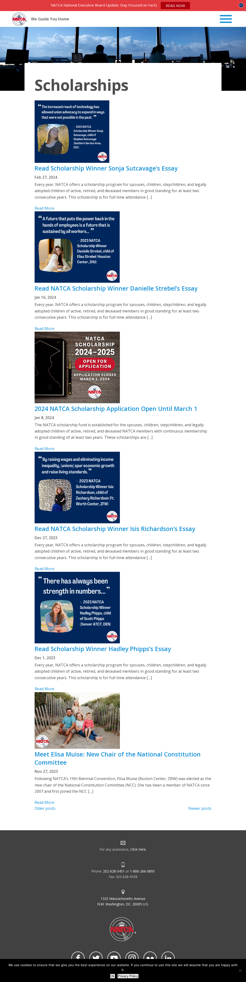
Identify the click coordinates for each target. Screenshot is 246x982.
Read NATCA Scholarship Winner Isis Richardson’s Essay (115, 529)
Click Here (138, 849)
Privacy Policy (128, 976)
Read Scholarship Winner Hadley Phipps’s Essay (103, 649)
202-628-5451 (114, 871)
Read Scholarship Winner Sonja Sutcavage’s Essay (106, 168)
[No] (240, 970)
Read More (44, 208)
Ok (113, 976)
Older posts (45, 808)
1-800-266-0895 (142, 871)
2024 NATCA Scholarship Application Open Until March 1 (116, 408)
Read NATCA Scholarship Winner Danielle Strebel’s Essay (116, 288)
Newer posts (199, 808)
